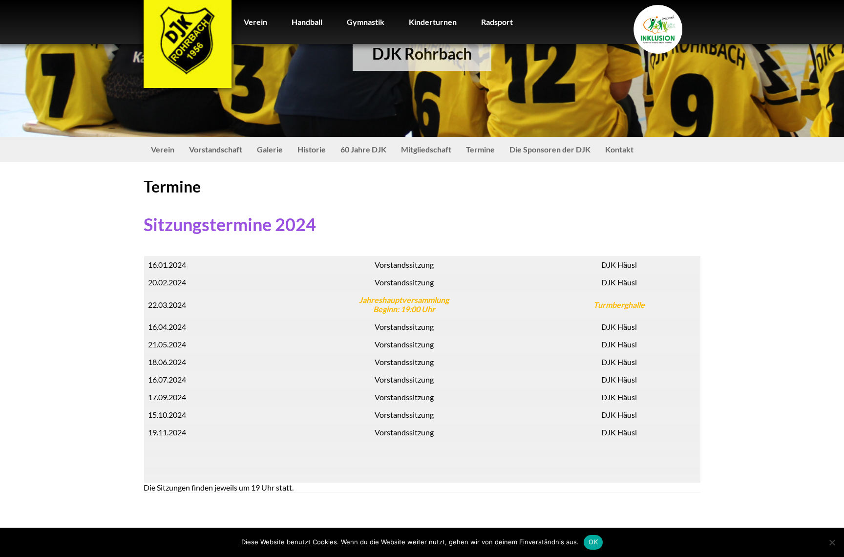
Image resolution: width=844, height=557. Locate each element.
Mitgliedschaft (426, 149)
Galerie (270, 149)
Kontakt (619, 149)
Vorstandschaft (215, 149)
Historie (311, 149)
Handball (307, 21)
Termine (480, 149)
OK (593, 542)
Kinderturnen (433, 21)
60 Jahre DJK (363, 149)
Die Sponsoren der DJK (550, 149)
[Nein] (832, 542)
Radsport (497, 21)
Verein (255, 21)
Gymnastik (365, 21)
